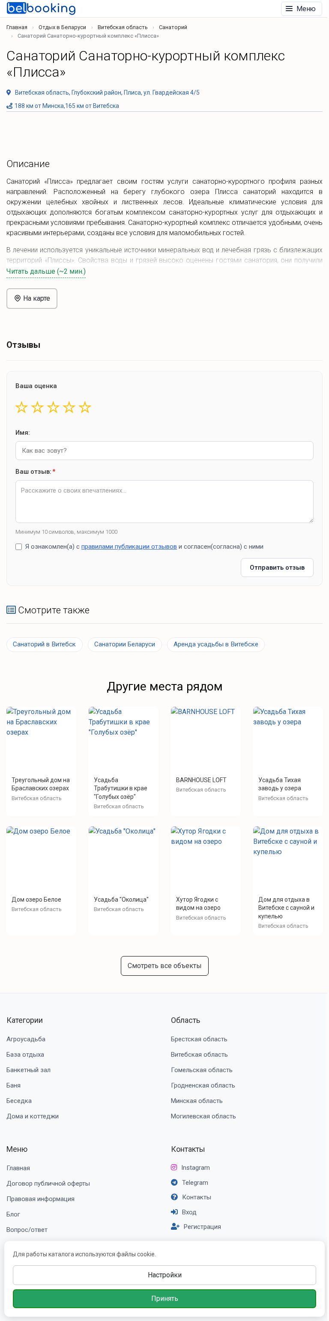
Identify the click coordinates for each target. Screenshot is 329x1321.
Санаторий (173, 27)
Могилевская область (203, 1116)
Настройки (165, 1275)
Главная (16, 27)
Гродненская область (203, 1085)
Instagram (195, 1168)
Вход (189, 1212)
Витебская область (123, 27)
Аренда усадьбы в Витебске (215, 644)
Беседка (19, 1101)
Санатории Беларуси (124, 644)
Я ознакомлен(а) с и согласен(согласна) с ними (144, 546)
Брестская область (199, 1039)
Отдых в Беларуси (62, 27)
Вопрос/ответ (27, 1230)
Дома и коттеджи (32, 1116)
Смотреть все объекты (165, 966)
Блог (13, 1214)
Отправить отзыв (277, 567)
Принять (164, 1298)
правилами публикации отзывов (129, 546)
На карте (35, 298)
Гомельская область (202, 1070)
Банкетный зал (28, 1070)
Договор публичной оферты (48, 1183)
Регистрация (202, 1227)
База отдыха (25, 1054)
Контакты (188, 1149)
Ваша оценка (36, 386)
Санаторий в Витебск (44, 644)
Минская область (197, 1101)
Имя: (22, 432)
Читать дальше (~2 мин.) (46, 271)
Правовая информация (40, 1199)
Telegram (195, 1183)
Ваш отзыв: (35, 471)
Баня (13, 1085)
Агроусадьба (25, 1039)
